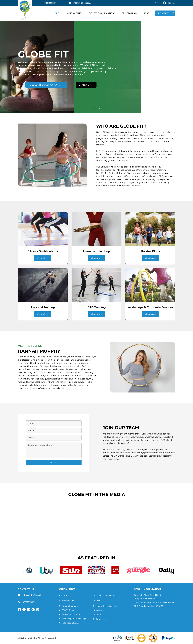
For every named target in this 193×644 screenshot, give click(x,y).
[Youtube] (28, 609)
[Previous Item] (22, 570)
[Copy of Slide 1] (96, 108)
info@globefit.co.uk (82, 3)
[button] (156, 2)
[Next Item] (170, 570)
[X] (24, 609)
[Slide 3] (99, 108)
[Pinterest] (33, 609)
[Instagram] (37, 609)
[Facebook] (19, 609)
